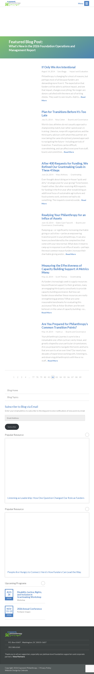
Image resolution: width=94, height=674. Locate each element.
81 (49, 377)
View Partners (19, 656)
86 (68, 377)
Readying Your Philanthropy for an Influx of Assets (64, 216)
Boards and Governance (78, 119)
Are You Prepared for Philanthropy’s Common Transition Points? (65, 325)
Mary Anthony (62, 174)
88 (76, 377)
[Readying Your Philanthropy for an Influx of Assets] (21, 225)
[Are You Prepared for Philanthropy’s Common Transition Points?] (21, 334)
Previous (6, 377)
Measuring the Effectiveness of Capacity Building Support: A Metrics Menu (65, 269)
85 (65, 377)
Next (88, 377)
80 (45, 377)
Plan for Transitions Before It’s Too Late (64, 113)
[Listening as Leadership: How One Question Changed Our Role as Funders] (47, 465)
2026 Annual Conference (29, 608)
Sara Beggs (62, 71)
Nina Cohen (60, 119)
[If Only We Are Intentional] (21, 81)
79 (41, 377)
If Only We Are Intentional (58, 67)
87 (72, 377)
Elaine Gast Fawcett (64, 222)
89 (80, 377)
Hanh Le (59, 331)
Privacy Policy (45, 668)
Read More (69, 152)
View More (87, 435)
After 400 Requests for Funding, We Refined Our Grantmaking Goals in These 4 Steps (65, 167)
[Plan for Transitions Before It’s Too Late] (21, 126)
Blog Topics (12, 397)
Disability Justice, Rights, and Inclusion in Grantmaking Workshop (29, 594)
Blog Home (12, 390)
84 (61, 377)
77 (33, 377)
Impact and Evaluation (79, 71)
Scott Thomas (61, 276)
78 (37, 377)
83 (57, 377)
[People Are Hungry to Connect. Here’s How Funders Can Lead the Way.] (47, 540)
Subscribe (12, 427)
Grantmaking (76, 174)
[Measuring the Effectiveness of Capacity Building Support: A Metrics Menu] (21, 276)
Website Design (11, 670)
